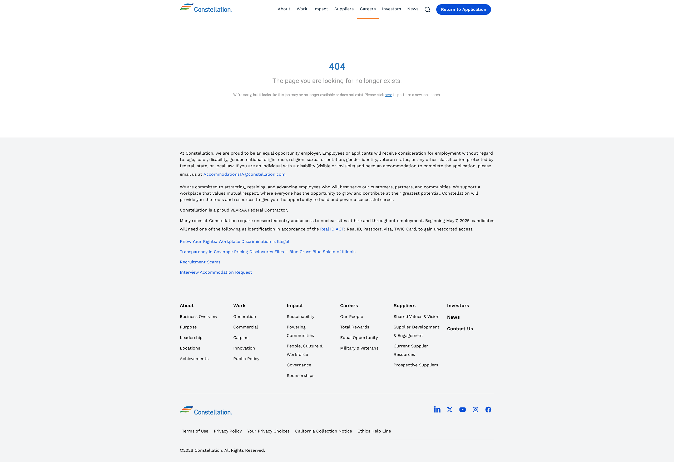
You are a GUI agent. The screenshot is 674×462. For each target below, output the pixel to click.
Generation (244, 316)
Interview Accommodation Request (216, 272)
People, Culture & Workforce (305, 350)
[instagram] (475, 410)
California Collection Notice (323, 431)
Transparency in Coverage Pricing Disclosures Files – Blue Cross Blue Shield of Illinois (267, 251)
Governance (299, 364)
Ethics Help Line (374, 431)
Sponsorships (300, 375)
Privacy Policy (228, 431)
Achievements (194, 358)
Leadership (191, 337)
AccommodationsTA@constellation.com (244, 174)
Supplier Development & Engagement (416, 331)
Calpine (241, 337)
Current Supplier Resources (411, 350)
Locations (190, 348)
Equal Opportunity (359, 337)
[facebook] (488, 410)
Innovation (244, 348)
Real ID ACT (332, 229)
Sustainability (300, 316)
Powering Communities (300, 331)
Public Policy (246, 358)
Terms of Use (195, 431)
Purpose (188, 327)
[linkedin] (437, 410)
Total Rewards (354, 327)
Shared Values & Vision (416, 316)
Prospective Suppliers (416, 364)
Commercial (245, 327)
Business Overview (198, 316)
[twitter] (449, 410)
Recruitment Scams (200, 261)
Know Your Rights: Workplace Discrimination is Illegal (234, 241)
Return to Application (463, 9)
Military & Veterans (359, 348)
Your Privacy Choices (268, 431)
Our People (351, 316)
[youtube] (462, 410)
